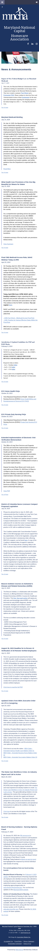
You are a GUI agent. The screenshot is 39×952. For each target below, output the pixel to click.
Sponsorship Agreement (15, 943)
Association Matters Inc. (24, 937)
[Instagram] (37, 44)
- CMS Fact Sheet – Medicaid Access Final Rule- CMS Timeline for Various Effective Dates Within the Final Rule (20, 320)
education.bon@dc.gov (10, 909)
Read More (7, 169)
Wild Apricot (19, 949)
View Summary (8, 244)
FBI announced (25, 835)
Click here (6, 811)
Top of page (4, 107)
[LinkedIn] (32, 44)
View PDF (6, 491)
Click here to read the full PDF (13, 687)
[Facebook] (28, 44)
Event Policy (18, 941)
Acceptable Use (8, 941)
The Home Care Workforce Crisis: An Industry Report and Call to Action (20, 790)
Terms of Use (27, 943)
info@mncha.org (25, 932)
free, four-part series (20, 598)
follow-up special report (28, 859)
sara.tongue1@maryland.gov (12, 887)
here (10, 305)
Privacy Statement (29, 941)
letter (15, 365)
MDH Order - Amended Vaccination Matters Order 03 (20, 757)
